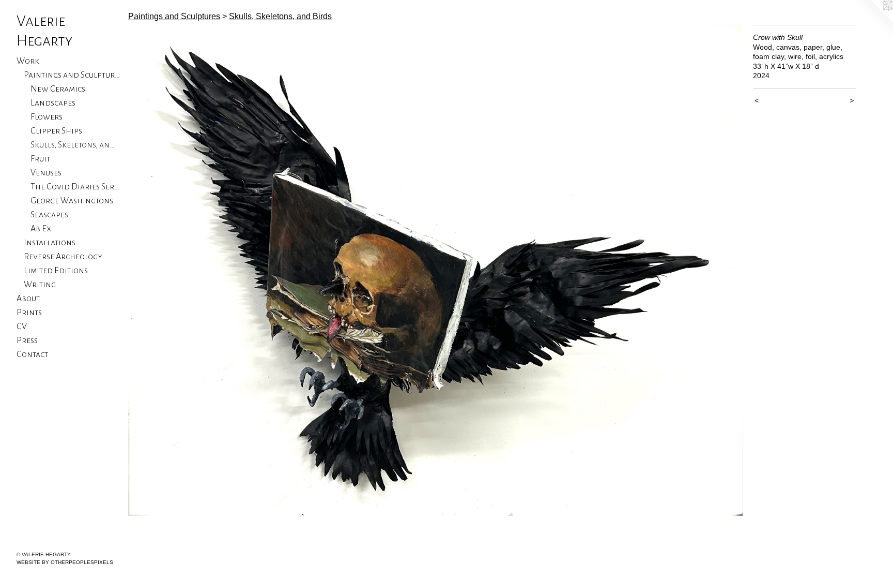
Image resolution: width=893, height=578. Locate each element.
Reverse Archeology (63, 256)
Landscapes (52, 103)
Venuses (45, 172)
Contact (32, 354)
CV (22, 326)
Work (28, 61)
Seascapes (49, 214)
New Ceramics (57, 89)
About (28, 298)
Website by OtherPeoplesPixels (65, 562)
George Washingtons (71, 200)
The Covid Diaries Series (75, 186)
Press (27, 340)
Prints (29, 312)
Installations (49, 242)
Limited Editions (56, 270)
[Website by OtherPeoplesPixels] (872, 20)
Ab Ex (40, 228)
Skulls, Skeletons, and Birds (75, 145)
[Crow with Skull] (435, 270)
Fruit (40, 159)
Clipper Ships (56, 131)
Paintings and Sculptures (72, 75)
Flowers (46, 117)
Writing (40, 284)
